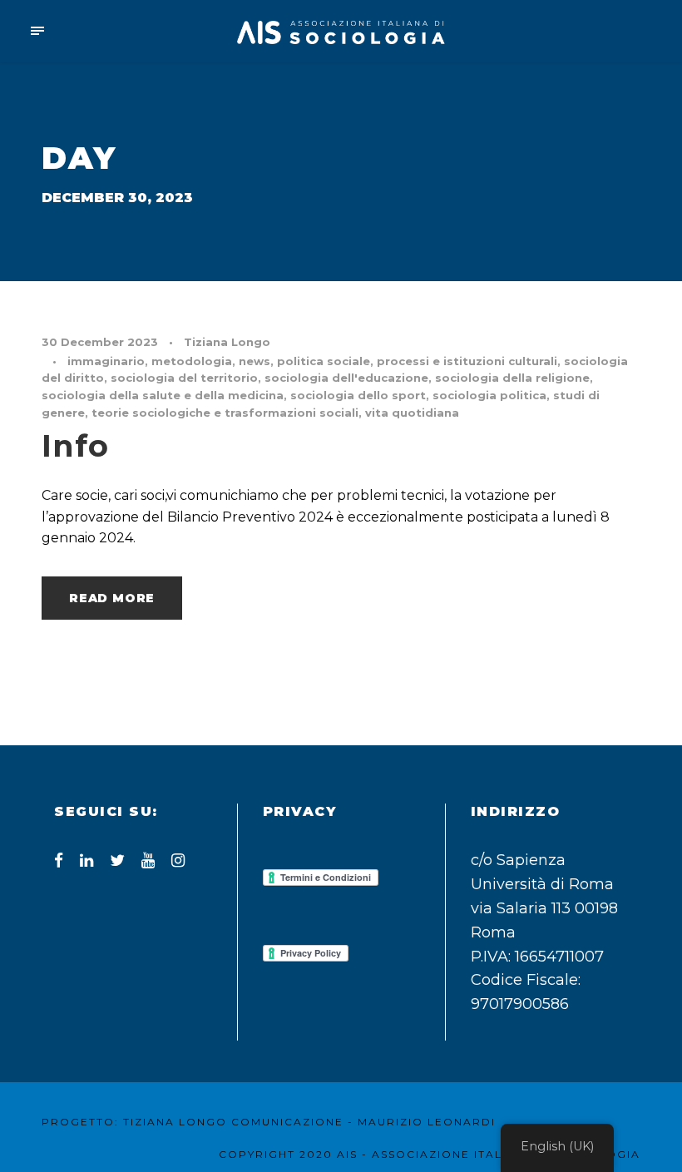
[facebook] (58, 860)
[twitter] (117, 860)
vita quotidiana (412, 412)
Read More (112, 598)
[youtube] (148, 860)
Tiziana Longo (227, 342)
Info (75, 445)
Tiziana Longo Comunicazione (233, 1121)
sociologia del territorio (184, 377)
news (254, 361)
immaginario (106, 361)
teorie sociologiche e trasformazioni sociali (224, 412)
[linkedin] (86, 860)
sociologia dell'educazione (346, 377)
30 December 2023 (100, 342)
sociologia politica (489, 395)
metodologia (191, 361)
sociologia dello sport (358, 395)
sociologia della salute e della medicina (163, 395)
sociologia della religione (512, 377)
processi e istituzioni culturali (467, 361)
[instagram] (178, 860)
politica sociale (323, 361)
